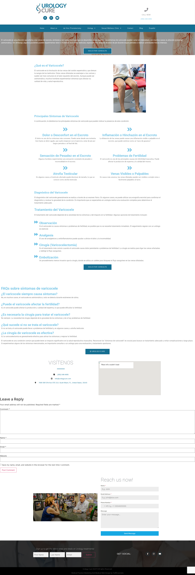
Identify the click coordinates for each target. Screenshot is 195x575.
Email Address (106, 494)
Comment (5, 409)
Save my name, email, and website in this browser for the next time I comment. (36, 465)
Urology (90, 28)
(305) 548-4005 (146, 19)
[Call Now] (146, 10)
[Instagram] (51, 18)
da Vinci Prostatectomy (72, 28)
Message (104, 511)
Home (42, 28)
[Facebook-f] (45, 18)
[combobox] (104, 506)
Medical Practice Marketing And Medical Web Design (91, 573)
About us (53, 28)
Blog (141, 28)
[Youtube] (57, 18)
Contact (130, 28)
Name (3, 438)
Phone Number (106, 502)
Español (152, 28)
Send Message (129, 533)
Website (3, 456)
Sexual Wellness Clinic (110, 28)
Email (3, 447)
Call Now (146, 15)
